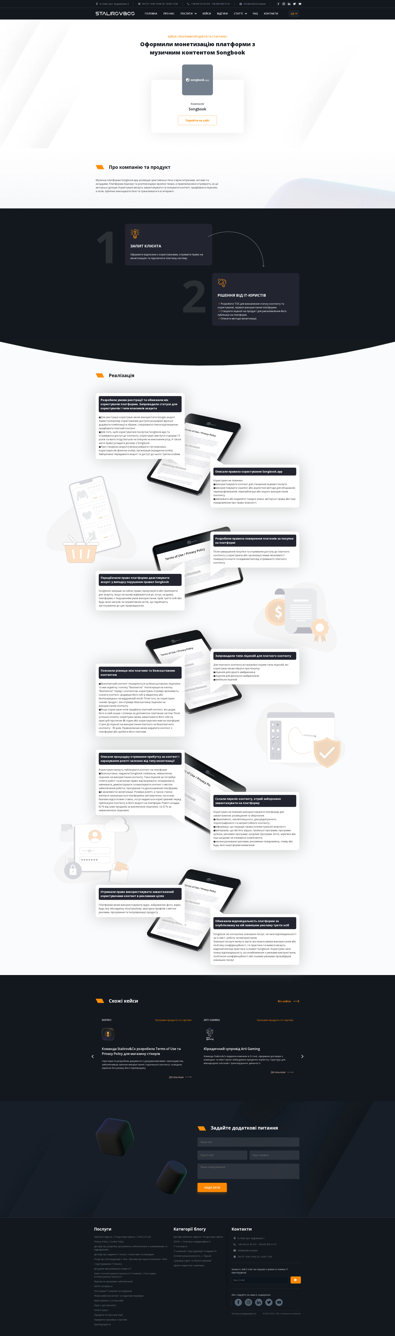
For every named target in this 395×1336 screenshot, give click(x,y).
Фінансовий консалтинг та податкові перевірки (119, 1295)
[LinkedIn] (289, 4)
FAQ (255, 13)
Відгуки (222, 13)
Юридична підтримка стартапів (110, 1319)
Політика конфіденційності (244, 1313)
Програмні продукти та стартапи (202, 36)
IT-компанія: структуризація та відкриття (195, 1251)
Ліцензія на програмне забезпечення (113, 1281)
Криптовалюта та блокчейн (108, 1300)
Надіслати (212, 1187)
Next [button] (302, 1056)
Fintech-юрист (101, 1310)
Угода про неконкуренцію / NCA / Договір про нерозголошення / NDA (130, 1259)
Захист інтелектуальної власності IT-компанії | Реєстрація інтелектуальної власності (125, 1275)
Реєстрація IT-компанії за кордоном (113, 1291)
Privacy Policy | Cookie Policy (109, 1241)
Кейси (207, 13)
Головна (151, 13)
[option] (147, 1052)
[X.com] (294, 4)
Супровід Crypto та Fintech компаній (192, 1260)
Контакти (271, 13)
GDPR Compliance (103, 1286)
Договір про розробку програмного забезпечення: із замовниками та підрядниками (130, 1248)
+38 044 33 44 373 (200, 4)
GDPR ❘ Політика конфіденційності (192, 1241)
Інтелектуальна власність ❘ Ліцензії (192, 1255)
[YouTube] (300, 4)
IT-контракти (180, 1246)
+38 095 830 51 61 (220, 4)
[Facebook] (278, 4)
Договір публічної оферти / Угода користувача (198, 1236)
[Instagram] (283, 4)
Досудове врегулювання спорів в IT (112, 1268)
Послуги (187, 13)
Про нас (168, 13)
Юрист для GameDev (105, 1305)
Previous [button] (92, 1056)
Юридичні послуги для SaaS (108, 1314)
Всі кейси (284, 1001)
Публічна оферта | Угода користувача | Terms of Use (122, 1236)
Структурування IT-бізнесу (108, 1263)
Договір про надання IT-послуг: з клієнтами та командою (124, 1254)
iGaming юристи (102, 1324)
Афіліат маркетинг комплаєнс (189, 1265)
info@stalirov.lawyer (254, 4)
